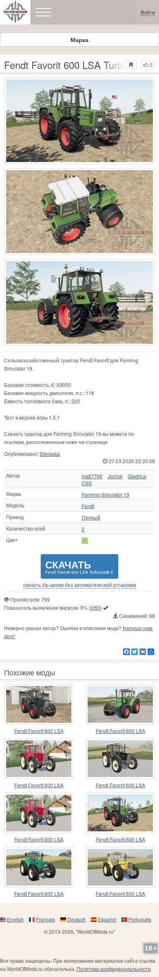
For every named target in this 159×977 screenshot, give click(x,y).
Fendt (88, 506)
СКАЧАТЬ (79, 566)
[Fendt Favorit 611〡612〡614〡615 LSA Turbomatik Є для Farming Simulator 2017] (120, 704)
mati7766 (92, 476)
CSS (87, 483)
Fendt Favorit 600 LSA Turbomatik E (39, 731)
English (15, 919)
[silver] (85, 540)
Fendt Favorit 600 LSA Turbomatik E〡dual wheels (39, 840)
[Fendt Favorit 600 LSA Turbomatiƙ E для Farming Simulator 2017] (120, 758)
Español (107, 919)
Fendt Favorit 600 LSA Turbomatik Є (39, 894)
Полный (91, 517)
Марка (79, 40)
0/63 (95, 607)
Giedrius (137, 476)
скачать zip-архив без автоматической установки (79, 585)
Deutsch (76, 919)
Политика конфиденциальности (114, 968)
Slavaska (50, 453)
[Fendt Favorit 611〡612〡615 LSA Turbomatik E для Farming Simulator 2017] (120, 813)
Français (45, 919)
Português (139, 919)
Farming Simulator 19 (105, 495)
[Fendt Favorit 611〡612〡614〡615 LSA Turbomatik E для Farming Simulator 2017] (38, 704)
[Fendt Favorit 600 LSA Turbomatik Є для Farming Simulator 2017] (38, 867)
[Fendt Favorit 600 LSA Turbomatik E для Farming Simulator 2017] (79, 121)
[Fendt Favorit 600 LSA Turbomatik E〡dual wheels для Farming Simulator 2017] (38, 813)
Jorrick (115, 476)
